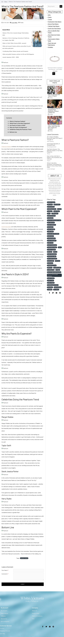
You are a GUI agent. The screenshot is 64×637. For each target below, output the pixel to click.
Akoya (55, 252)
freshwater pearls (52, 247)
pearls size (50, 243)
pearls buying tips (52, 245)
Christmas (50, 287)
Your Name (4, 570)
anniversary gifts (52, 256)
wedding (50, 289)
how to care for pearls (53, 234)
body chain (56, 211)
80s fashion (57, 204)
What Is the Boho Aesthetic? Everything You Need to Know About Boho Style (54, 165)
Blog (5, 1)
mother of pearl (51, 249)
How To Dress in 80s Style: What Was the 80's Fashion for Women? (54, 127)
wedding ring (51, 270)
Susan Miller (14, 22)
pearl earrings (51, 229)
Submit (23, 584)
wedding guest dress (53, 285)
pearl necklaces (51, 225)
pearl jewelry (51, 207)
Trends (21, 22)
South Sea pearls (6, 227)
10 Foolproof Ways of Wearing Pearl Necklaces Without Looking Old (54, 110)
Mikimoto (50, 267)
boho (49, 213)
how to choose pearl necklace (53, 275)
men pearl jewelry (52, 258)
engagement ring (52, 265)
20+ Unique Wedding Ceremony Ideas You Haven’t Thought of (54, 138)
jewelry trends (24, 558)
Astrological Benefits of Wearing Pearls (53, 144)
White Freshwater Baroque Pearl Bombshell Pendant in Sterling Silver (55, 69)
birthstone (50, 263)
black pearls (51, 261)
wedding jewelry (52, 209)
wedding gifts (57, 267)
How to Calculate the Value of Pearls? (54, 95)
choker (59, 209)
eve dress (56, 289)
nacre (59, 247)
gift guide (50, 204)
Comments (4, 574)
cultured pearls (51, 238)
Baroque (50, 252)
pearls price (50, 236)
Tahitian (57, 261)
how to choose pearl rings (54, 220)
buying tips (50, 218)
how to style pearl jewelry (54, 272)
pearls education (52, 240)
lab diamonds (51, 222)
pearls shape (51, 283)
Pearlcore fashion (6, 146)
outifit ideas (55, 213)
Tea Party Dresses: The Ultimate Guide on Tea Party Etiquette (54, 151)
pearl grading (57, 287)
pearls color (50, 280)
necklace (50, 211)
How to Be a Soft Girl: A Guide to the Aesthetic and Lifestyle (54, 157)
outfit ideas (50, 231)
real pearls (50, 227)
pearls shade (51, 278)
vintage (58, 270)
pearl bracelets (51, 216)
